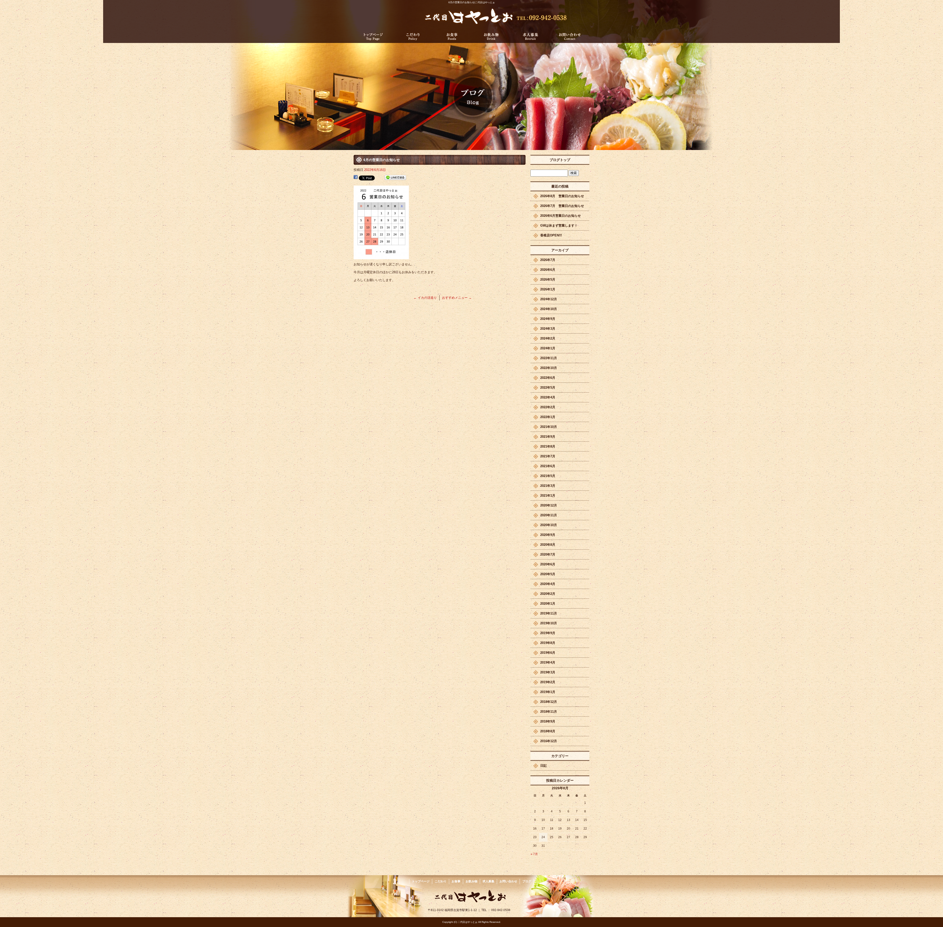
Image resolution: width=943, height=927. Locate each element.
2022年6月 (547, 378)
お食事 (452, 36)
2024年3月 (547, 328)
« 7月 (534, 854)
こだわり (412, 36)
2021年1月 (547, 495)
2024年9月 (547, 319)
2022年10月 (548, 368)
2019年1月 (547, 692)
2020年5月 (547, 574)
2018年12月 (548, 702)
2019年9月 (547, 633)
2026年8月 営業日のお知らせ (562, 196)
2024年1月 (547, 348)
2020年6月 (547, 564)
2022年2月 (547, 407)
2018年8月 (547, 731)
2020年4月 (547, 584)
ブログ (526, 881)
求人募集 (530, 36)
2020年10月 (548, 525)
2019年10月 (548, 623)
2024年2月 (547, 338)
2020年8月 (547, 544)
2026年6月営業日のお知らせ (560, 216)
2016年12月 (548, 741)
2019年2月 (547, 682)
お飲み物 (491, 36)
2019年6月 (547, 652)
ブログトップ (560, 160)
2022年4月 (547, 397)
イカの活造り (425, 298)
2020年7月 (547, 554)
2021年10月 (548, 427)
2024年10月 (548, 309)
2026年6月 (547, 270)
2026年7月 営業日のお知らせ (562, 206)
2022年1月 (547, 417)
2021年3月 (547, 486)
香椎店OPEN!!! (551, 235)
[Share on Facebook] (356, 177)
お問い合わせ (569, 36)
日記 (543, 765)
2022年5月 (547, 387)
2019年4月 (547, 662)
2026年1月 (547, 289)
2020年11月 (548, 515)
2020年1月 (547, 603)
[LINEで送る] (395, 177)
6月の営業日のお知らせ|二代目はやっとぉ (471, 2)
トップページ (373, 36)
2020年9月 (547, 535)
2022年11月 (548, 358)
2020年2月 (547, 594)
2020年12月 (548, 505)
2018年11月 (548, 711)
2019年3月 (547, 672)
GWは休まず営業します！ (559, 225)
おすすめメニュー (457, 298)
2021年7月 (547, 456)
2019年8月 (547, 643)
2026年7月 (547, 260)
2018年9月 (547, 721)
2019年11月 (548, 613)
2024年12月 (548, 299)
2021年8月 (547, 446)
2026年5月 (547, 279)
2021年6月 (547, 466)
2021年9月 (547, 436)
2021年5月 (547, 476)
